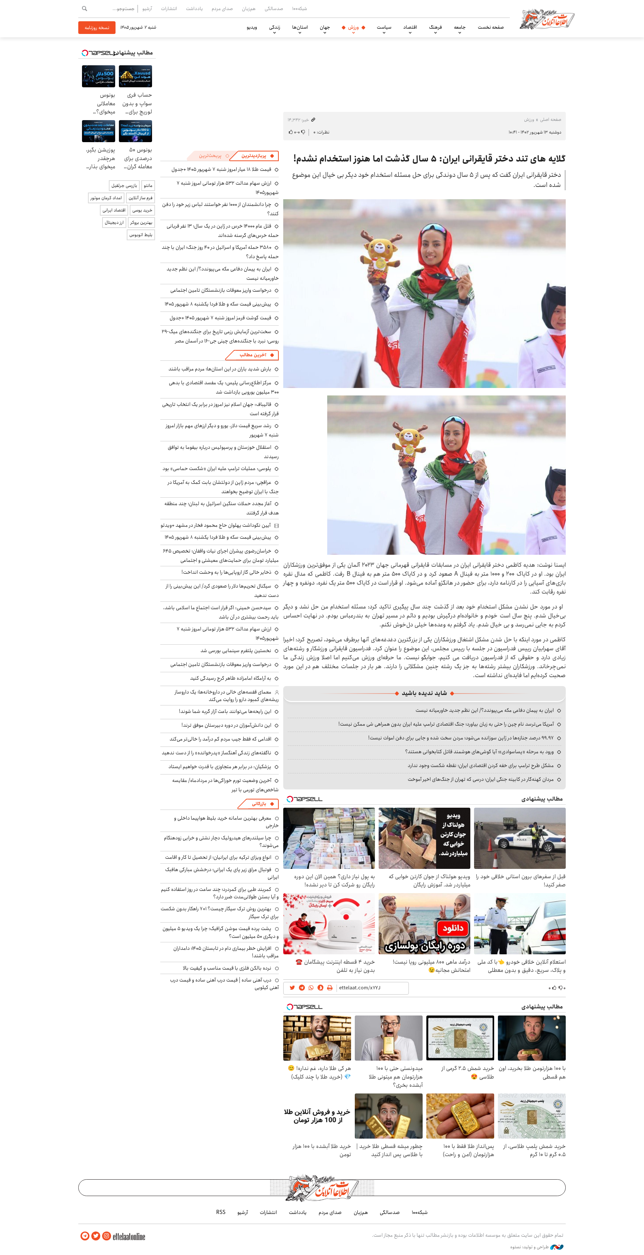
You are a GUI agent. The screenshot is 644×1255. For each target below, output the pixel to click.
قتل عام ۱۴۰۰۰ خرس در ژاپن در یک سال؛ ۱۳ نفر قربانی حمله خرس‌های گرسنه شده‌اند (223, 231)
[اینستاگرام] (106, 1236)
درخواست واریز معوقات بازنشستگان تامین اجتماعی (220, 290)
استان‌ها (300, 27)
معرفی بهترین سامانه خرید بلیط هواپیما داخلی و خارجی (226, 822)
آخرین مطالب (253, 355)
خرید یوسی (142, 210)
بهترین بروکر (141, 222)
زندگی (274, 27)
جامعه (460, 27)
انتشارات (169, 8)
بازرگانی (259, 803)
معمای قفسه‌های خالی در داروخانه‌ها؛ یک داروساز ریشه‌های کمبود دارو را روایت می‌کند (227, 696)
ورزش (353, 27)
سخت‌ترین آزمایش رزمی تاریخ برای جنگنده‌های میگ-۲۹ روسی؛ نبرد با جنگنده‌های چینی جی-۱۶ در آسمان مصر (220, 336)
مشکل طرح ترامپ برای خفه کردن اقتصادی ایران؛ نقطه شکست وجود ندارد (481, 765)
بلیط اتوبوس (140, 234)
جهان (325, 27)
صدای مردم (222, 8)
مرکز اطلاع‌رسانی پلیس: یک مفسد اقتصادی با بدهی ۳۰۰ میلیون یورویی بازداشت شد (224, 387)
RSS (220, 1212)
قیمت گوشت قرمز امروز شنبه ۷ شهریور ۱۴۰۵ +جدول (220, 318)
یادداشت (194, 8)
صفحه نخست (491, 27)
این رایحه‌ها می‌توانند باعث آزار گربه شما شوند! (225, 711)
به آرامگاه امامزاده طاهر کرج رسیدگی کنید (230, 678)
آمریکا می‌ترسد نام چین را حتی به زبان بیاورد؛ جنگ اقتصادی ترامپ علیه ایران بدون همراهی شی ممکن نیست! (446, 724)
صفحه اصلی (550, 119)
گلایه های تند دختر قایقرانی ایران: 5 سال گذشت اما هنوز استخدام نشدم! (429, 159)
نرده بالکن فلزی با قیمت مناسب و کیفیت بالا (227, 968)
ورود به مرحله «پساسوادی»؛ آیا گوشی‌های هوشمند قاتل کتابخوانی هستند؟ (479, 752)
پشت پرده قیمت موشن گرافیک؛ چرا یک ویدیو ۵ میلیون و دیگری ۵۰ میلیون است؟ (220, 932)
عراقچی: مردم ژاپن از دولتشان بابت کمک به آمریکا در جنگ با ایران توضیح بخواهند (223, 487)
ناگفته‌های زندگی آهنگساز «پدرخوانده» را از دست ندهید (216, 753)
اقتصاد (410, 27)
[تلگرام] (84, 1236)
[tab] (258, 156)
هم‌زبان (249, 8)
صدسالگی (274, 8)
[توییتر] (95, 1236)
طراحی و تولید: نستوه (530, 1247)
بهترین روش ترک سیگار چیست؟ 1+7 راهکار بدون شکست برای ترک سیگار (220, 912)
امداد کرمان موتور (106, 197)
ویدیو (252, 27)
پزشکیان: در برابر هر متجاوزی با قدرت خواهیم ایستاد (219, 767)
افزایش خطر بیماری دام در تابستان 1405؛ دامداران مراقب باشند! (226, 952)
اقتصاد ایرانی (114, 210)
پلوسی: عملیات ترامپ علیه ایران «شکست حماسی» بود (216, 468)
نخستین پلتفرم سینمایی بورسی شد (236, 651)
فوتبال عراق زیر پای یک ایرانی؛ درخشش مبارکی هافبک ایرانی (222, 873)
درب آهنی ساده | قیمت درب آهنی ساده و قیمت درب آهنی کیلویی (224, 984)
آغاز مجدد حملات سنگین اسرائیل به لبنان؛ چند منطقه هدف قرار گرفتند (221, 508)
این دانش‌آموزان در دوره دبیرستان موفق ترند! (226, 725)
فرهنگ (435, 27)
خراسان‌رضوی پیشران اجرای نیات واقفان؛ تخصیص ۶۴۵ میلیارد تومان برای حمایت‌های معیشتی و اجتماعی (221, 555)
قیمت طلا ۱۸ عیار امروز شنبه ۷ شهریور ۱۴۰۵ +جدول (221, 169)
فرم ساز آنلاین (140, 197)
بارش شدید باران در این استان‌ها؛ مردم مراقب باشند (219, 369)
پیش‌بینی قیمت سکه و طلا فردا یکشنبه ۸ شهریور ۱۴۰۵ (218, 304)
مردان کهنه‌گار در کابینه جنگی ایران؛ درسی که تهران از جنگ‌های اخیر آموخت (481, 779)
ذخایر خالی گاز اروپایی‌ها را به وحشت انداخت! (226, 572)
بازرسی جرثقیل (124, 185)
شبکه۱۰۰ (299, 8)
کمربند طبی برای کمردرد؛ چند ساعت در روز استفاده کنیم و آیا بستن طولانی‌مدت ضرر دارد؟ (220, 893)
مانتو (148, 185)
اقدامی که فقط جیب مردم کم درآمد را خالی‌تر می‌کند (220, 739)
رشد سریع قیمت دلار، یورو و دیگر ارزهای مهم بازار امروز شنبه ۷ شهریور (222, 430)
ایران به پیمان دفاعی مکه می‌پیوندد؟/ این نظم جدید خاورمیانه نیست (485, 710)
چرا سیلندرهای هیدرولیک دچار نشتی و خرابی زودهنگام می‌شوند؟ (221, 841)
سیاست (384, 27)
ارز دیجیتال (114, 222)
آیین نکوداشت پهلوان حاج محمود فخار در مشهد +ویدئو (216, 525)
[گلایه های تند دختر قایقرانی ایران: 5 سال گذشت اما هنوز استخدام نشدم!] (424, 293)
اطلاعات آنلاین (547, 18)
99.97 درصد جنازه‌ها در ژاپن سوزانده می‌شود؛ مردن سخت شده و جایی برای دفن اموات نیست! (461, 738)
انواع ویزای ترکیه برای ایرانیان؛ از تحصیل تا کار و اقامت (218, 857)
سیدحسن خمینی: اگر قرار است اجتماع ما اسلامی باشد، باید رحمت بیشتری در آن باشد (221, 612)
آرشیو (147, 8)
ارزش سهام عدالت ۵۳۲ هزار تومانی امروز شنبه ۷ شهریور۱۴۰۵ (228, 633)
